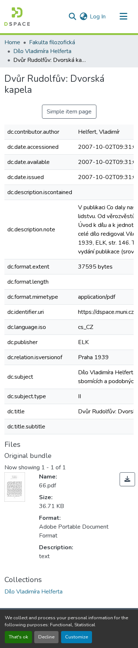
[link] (127, 479)
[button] (17, 16)
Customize (76, 637)
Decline (46, 637)
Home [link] (12, 42)
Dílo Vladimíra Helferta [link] (42, 51)
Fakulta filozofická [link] (52, 42)
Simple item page (69, 112)
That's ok (18, 637)
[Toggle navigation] (123, 17)
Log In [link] (98, 17)
